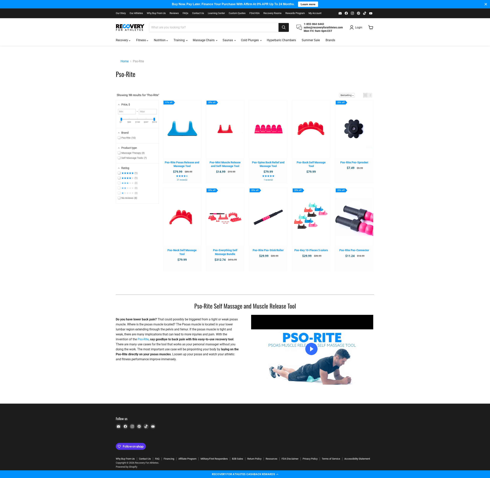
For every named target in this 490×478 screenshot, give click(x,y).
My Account (315, 13)
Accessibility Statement (357, 458)
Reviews (174, 13)
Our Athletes (136, 13)
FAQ (157, 458)
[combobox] (213, 27)
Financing (169, 458)
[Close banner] (485, 4)
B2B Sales (237, 458)
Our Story (121, 13)
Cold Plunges (250, 40)
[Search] (283, 27)
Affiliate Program (187, 458)
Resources (271, 458)
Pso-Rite (143, 339)
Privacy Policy (310, 458)
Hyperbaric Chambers (281, 40)
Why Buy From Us (156, 13)
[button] (245, 474)
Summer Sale (311, 40)
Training (179, 40)
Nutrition (160, 40)
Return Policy (254, 458)
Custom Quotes (237, 13)
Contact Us (198, 13)
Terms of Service (331, 458)
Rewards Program (295, 13)
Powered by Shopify (126, 466)
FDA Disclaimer (290, 458)
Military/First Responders (214, 458)
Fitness (141, 40)
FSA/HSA (254, 13)
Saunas (228, 40)
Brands (330, 40)
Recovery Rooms (272, 13)
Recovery (122, 40)
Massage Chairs (204, 40)
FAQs (185, 13)
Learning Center (216, 13)
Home (125, 61)
